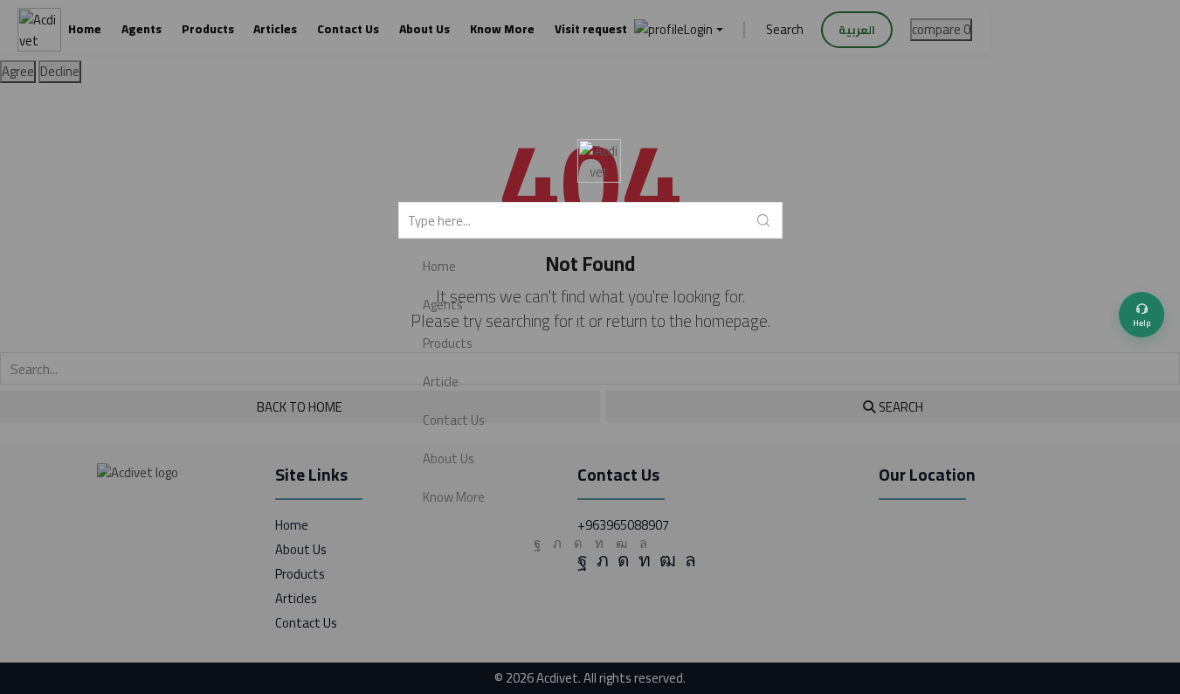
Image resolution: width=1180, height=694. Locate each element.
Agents (443, 304)
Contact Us (454, 420)
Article (441, 381)
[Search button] (764, 220)
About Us (448, 458)
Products (448, 343)
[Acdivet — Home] (599, 160)
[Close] (1173, 7)
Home (439, 266)
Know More (454, 497)
